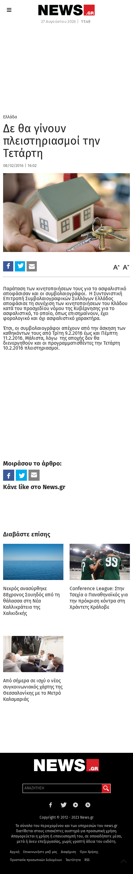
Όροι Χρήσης (89, 852)
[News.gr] (66, 10)
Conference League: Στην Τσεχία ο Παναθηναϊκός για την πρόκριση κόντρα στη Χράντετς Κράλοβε (99, 598)
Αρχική (14, 852)
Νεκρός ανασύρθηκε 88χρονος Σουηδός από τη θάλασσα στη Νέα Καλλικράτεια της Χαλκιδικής (31, 601)
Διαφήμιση (68, 852)
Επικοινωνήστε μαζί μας (40, 852)
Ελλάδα (10, 117)
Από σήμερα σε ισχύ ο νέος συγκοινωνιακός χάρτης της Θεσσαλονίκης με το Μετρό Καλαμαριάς (32, 690)
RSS (86, 860)
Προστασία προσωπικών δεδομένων (36, 860)
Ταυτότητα (73, 860)
